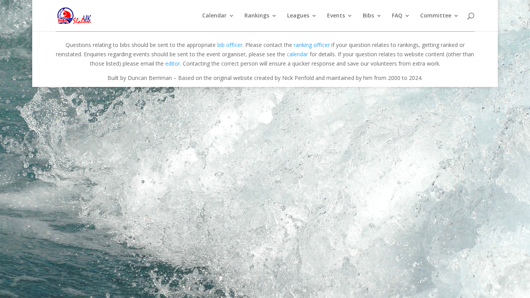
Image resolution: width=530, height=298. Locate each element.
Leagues (298, 16)
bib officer (229, 45)
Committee (435, 16)
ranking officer (312, 45)
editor (172, 63)
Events (336, 16)
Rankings (256, 16)
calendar (297, 54)
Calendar (214, 16)
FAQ (397, 16)
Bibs (368, 16)
